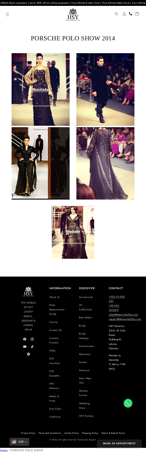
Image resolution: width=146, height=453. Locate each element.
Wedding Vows (84, 406)
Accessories (86, 297)
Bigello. (92, 439)
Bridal (82, 325)
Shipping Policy (90, 433)
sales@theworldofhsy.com (123, 314)
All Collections (85, 307)
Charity (53, 322)
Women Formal (83, 393)
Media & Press (54, 398)
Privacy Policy (28, 433)
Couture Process (53, 340)
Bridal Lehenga (83, 336)
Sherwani (84, 370)
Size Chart (55, 408)
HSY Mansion (54, 386)
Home (3, 450)
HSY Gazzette (54, 373)
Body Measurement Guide (56, 309)
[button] (7, 14)
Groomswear (86, 346)
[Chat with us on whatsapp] (128, 403)
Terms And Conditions (50, 433)
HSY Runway (86, 416)
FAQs (52, 350)
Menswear (85, 354)
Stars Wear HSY (85, 381)
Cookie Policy (71, 433)
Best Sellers (85, 317)
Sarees (83, 362)
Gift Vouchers (54, 361)
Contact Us (55, 330)
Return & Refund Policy (113, 433)
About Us (54, 297)
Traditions (55, 416)
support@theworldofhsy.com (125, 319)
